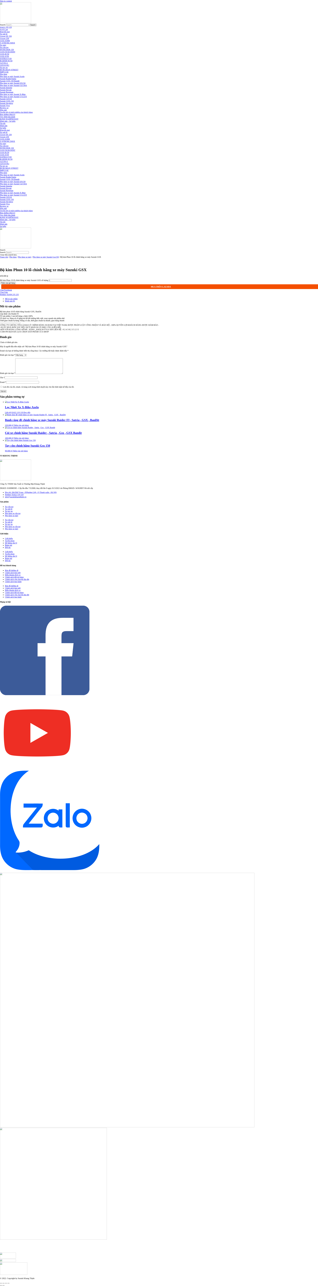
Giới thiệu (9, 538)
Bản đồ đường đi (11, 570)
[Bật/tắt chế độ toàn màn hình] (3, 1283)
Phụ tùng (13, 257)
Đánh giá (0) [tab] (10, 301)
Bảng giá (8, 545)
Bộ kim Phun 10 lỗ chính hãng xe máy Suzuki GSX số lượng (24, 280)
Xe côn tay (9, 507)
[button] (159, 250)
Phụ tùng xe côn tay (13, 513)
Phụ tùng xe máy (24, 257)
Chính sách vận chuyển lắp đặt (17, 579)
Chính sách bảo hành (13, 582)
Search (2, 25)
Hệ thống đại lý (11, 543)
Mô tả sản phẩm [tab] (11, 299)
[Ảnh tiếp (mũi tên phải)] (3, 1285)
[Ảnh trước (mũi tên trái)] (1, 1285)
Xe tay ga (9, 511)
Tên (2, 378)
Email (3, 382)
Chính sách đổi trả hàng (14, 577)
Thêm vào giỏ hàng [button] (21, 425)
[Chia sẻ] (6, 1283)
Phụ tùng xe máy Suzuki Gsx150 (46, 257)
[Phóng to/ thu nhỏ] (1, 1283)
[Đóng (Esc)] (8, 1283)
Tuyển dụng (9, 541)
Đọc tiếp (27, 412)
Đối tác (8, 547)
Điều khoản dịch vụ (12, 575)
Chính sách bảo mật (12, 573)
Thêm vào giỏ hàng (8, 283)
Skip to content (6, 1)
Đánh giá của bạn (7, 355)
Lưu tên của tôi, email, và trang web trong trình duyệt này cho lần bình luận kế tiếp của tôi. (38, 387)
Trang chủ (4, 257)
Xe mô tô (8, 509)
